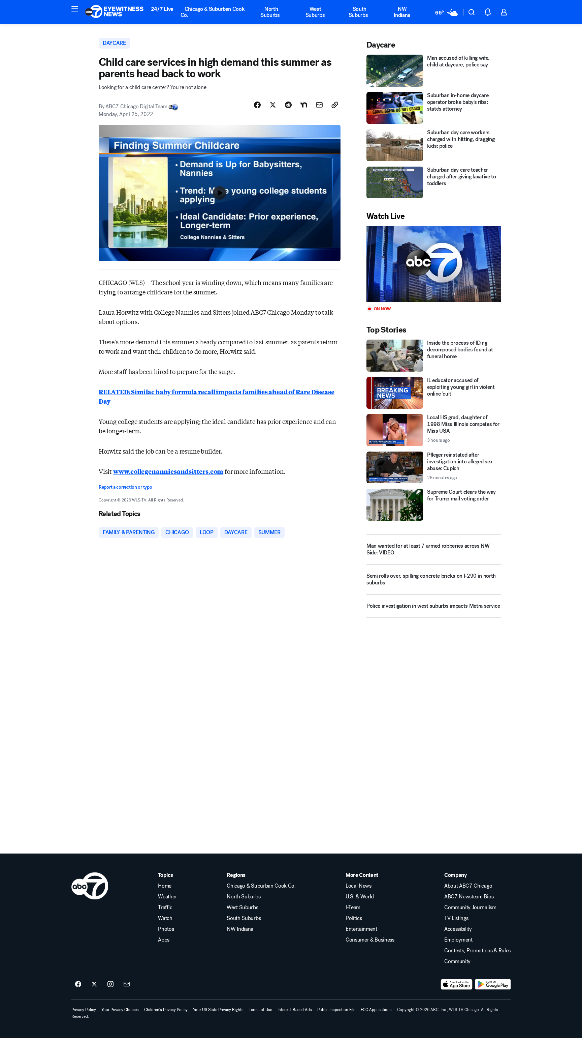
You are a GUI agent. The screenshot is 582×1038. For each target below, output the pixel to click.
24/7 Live (162, 8)
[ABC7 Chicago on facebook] (78, 984)
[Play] (433, 264)
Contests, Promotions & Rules (477, 950)
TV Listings (456, 918)
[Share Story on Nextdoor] (304, 105)
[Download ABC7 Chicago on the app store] (457, 984)
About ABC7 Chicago (468, 886)
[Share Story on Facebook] (257, 105)
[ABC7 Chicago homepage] (114, 12)
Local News (358, 886)
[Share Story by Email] (319, 105)
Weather (167, 896)
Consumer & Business (370, 940)
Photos (166, 929)
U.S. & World (360, 896)
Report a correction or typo (125, 487)
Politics (354, 918)
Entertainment (361, 929)
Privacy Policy (83, 1010)
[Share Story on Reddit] (288, 105)
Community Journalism (470, 907)
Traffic (165, 907)
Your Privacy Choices (120, 1010)
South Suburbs (358, 12)
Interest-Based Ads (295, 1010)
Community (457, 961)
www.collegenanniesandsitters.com (168, 471)
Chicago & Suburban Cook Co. (213, 12)
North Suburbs (270, 12)
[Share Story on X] (273, 105)
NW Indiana (402, 12)
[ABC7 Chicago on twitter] (94, 984)
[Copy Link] (335, 105)
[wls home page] (89, 885)
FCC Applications (376, 1010)
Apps (163, 940)
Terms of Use (260, 1010)
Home (164, 886)
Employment (458, 940)
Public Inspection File (336, 1010)
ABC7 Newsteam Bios (468, 896)
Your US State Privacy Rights (218, 1010)
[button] (75, 9)
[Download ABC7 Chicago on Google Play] (493, 984)
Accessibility (458, 929)
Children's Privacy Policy (166, 1010)
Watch (165, 918)
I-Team (353, 907)
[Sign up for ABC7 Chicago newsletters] (126, 984)
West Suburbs (315, 12)
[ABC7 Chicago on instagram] (110, 984)
